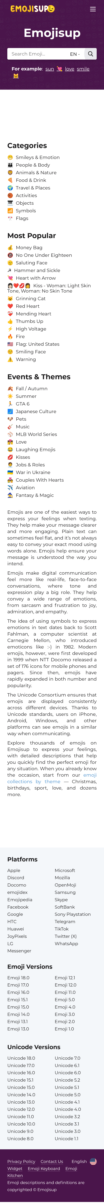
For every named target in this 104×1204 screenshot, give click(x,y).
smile (83, 69)
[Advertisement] (52, 110)
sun (50, 69)
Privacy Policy (21, 1161)
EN (74, 54)
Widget (14, 1168)
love (69, 69)
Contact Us (52, 1161)
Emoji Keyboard (44, 1168)
